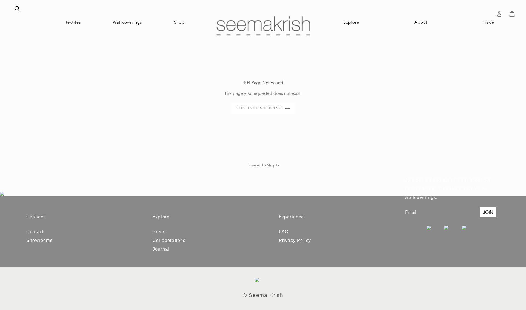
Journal (161, 249)
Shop (179, 22)
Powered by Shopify (263, 165)
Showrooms (39, 240)
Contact (35, 231)
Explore (351, 22)
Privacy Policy (295, 240)
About (420, 22)
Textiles (73, 22)
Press (159, 231)
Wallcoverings (127, 22)
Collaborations (169, 240)
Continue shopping (259, 108)
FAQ (284, 231)
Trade (488, 22)
